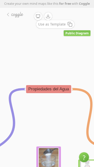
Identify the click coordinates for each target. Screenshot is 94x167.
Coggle (84, 4)
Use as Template (52, 24)
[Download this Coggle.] (48, 16)
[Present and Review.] (38, 17)
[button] (84, 157)
